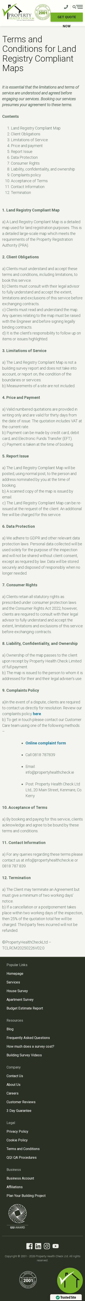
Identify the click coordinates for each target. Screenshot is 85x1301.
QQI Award (18, 1216)
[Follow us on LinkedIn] (38, 1247)
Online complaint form (46, 743)
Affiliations (15, 1187)
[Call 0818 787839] (66, 7)
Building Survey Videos (24, 1055)
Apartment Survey (20, 1000)
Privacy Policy (17, 1131)
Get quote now (67, 18)
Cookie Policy (17, 1140)
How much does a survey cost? (30, 1046)
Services (13, 982)
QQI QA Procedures (22, 1157)
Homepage (15, 974)
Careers (13, 1093)
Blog (10, 1029)
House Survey (17, 991)
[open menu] (78, 7)
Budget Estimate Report (25, 1008)
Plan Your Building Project (26, 1196)
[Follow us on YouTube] (56, 1247)
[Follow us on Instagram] (47, 1247)
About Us (13, 1085)
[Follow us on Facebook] (29, 1247)
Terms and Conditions (23, 1149)
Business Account (20, 1178)
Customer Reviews (21, 1102)
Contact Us (15, 1076)
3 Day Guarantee (19, 1111)
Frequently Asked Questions (28, 1038)
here (37, 713)
